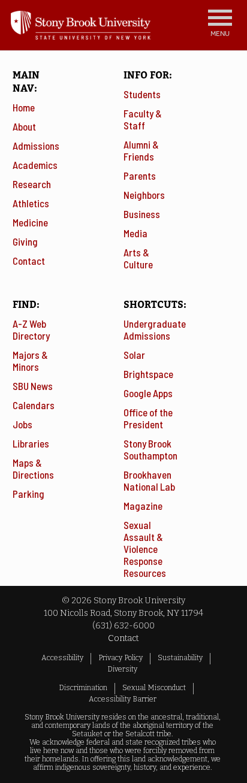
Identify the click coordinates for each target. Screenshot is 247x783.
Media (135, 233)
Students (142, 94)
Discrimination (83, 688)
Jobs (22, 424)
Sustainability (180, 658)
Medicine (30, 222)
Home (24, 107)
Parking (28, 494)
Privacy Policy (120, 658)
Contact (29, 261)
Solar (134, 355)
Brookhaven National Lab (149, 480)
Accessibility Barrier (122, 699)
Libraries (31, 443)
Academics (35, 165)
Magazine (142, 506)
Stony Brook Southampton (150, 449)
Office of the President (148, 418)
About (24, 126)
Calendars (34, 405)
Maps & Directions (33, 468)
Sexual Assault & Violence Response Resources (144, 549)
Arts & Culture (138, 258)
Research (32, 184)
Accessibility (62, 658)
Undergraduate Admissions (154, 329)
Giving (25, 241)
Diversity (122, 669)
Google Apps (148, 393)
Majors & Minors (30, 361)
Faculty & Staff (142, 119)
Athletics (31, 203)
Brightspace (148, 374)
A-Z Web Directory (31, 329)
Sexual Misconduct (154, 688)
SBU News (33, 386)
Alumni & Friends (141, 150)
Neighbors (144, 195)
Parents (139, 176)
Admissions (36, 146)
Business (141, 214)
